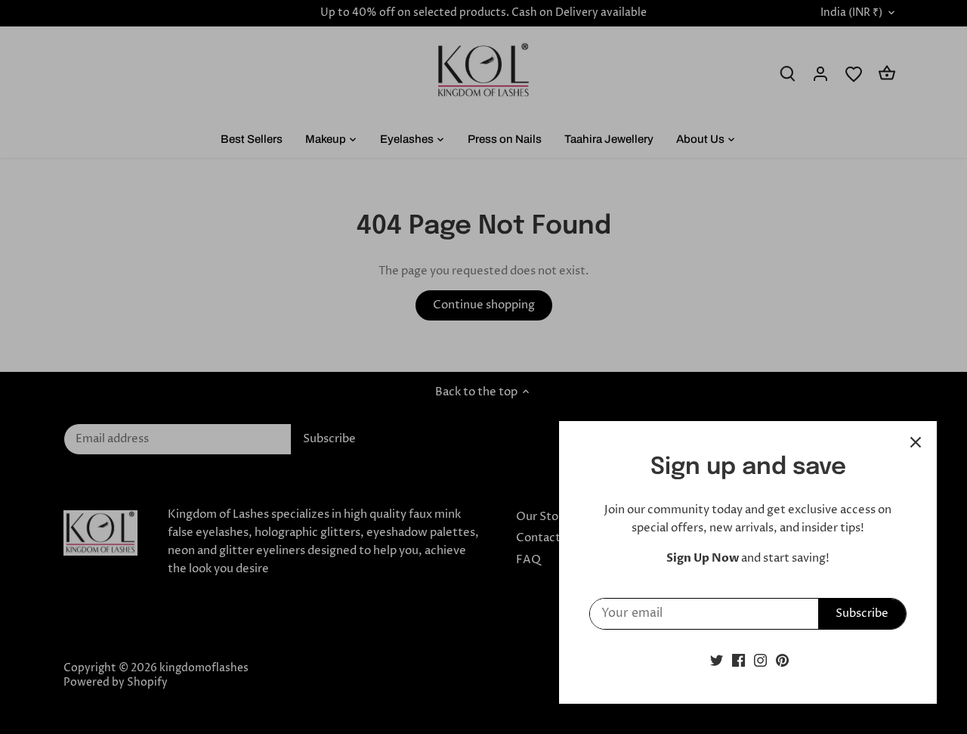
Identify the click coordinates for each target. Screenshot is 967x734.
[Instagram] (760, 660)
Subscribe (862, 613)
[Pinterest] (782, 660)
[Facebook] (738, 660)
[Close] (915, 442)
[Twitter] (716, 660)
